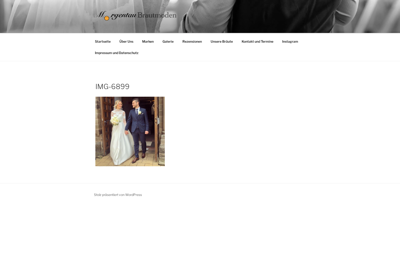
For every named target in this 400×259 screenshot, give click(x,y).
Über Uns (126, 41)
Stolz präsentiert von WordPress (118, 195)
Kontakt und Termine (257, 41)
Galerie (168, 41)
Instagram (290, 41)
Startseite (103, 41)
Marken (148, 41)
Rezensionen (192, 41)
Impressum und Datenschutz (116, 53)
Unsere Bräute (222, 41)
